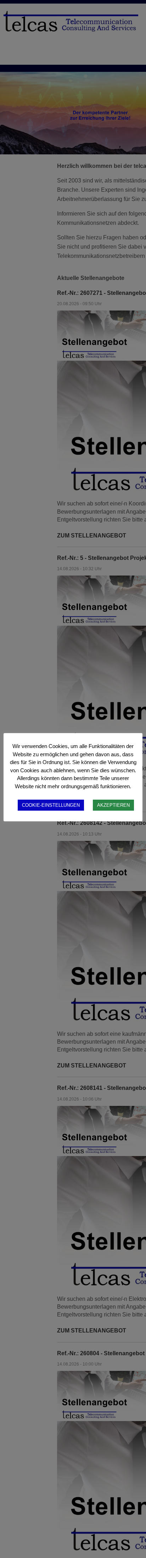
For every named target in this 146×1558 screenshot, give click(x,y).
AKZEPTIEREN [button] (113, 805)
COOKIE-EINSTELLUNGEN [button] (51, 805)
